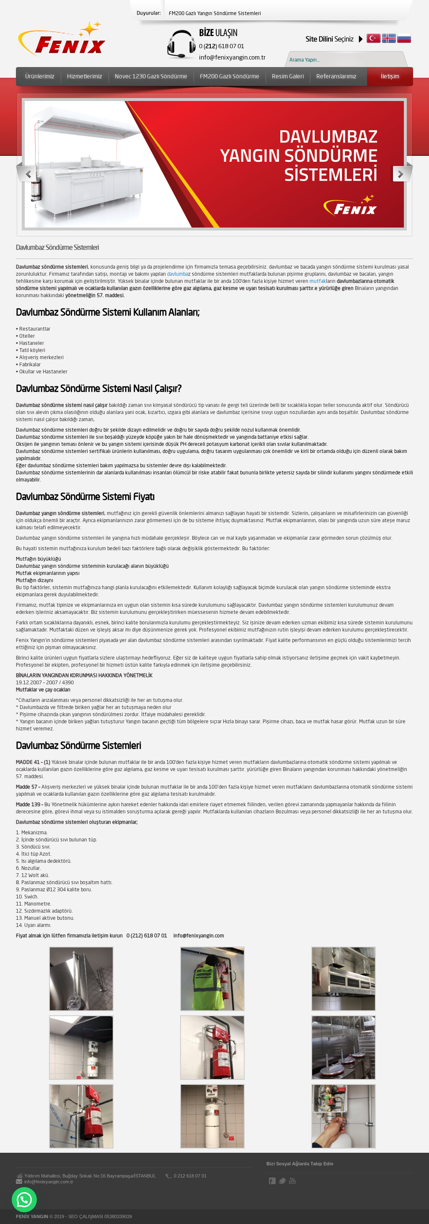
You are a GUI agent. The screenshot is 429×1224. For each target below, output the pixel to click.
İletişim (390, 76)
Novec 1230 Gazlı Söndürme (151, 76)
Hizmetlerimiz (84, 76)
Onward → (401, 172)
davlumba (177, 274)
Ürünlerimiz (39, 76)
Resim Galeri (288, 76)
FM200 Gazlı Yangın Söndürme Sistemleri (215, 13)
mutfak (318, 281)
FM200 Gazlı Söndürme (229, 76)
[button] (24, 1199)
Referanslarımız (336, 76)
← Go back (28, 172)
